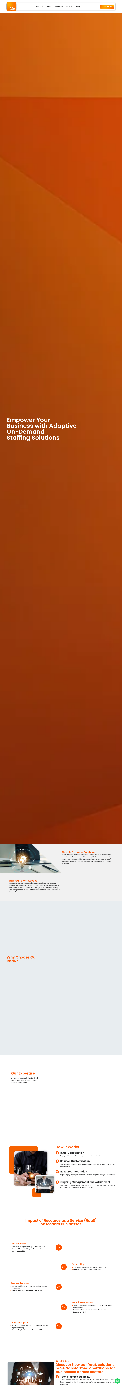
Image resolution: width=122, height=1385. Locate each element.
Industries (69, 7)
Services (49, 7)
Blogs (78, 7)
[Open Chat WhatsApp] (117, 1381)
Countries (59, 7)
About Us (39, 7)
